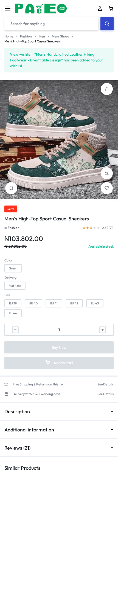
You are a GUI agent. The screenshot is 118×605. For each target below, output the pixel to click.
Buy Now (59, 347)
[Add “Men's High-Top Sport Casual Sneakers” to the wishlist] (107, 188)
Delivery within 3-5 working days (36, 394)
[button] (107, 173)
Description (17, 411)
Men (42, 36)
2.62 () (108, 227)
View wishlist (21, 54)
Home (8, 36)
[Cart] (111, 8)
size (7, 295)
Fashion (26, 36)
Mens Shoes (60, 36)
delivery (10, 278)
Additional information (29, 429)
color (8, 260)
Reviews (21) (17, 448)
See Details (105, 384)
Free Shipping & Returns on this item (39, 384)
